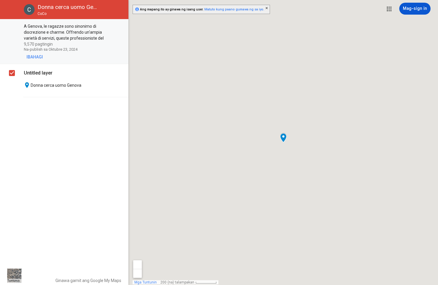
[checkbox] (120, 26)
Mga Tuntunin (10, 280)
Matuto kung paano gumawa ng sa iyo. (234, 9)
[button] (389, 9)
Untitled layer (38, 73)
